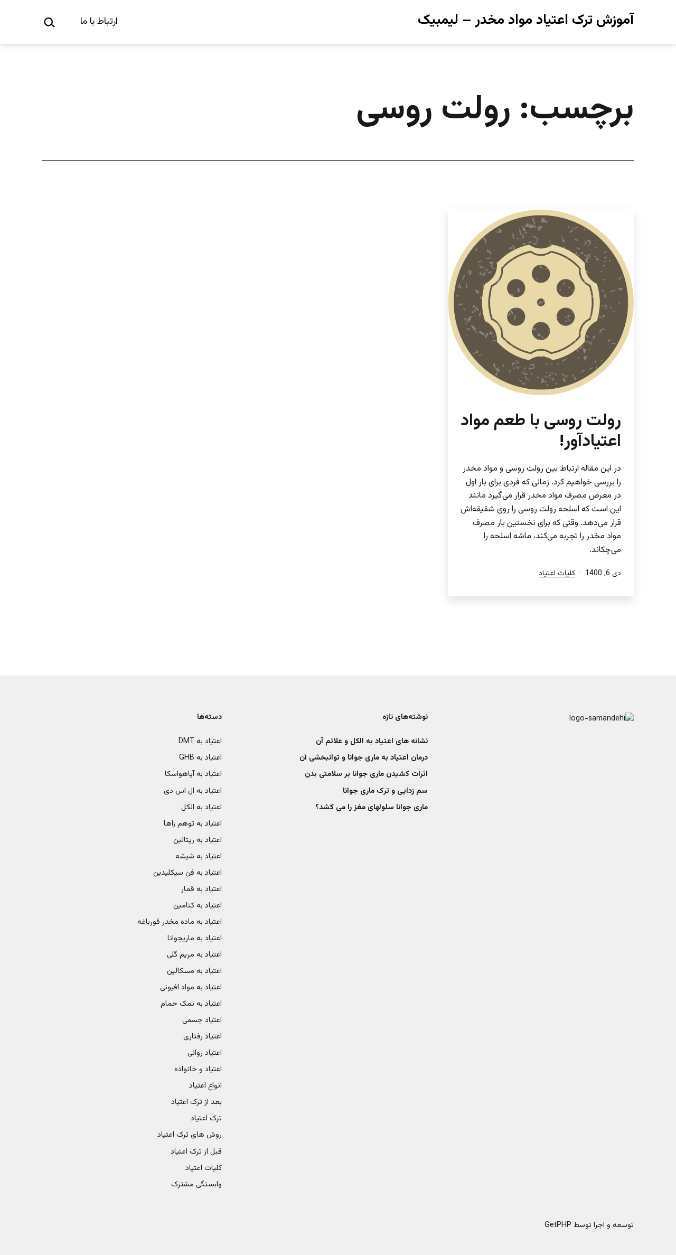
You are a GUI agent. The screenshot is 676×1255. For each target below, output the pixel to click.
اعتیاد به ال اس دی (193, 791)
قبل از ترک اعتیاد (196, 1152)
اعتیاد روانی (204, 1053)
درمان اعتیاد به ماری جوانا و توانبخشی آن (363, 757)
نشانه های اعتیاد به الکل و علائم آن (372, 741)
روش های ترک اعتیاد (189, 1135)
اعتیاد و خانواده (198, 1069)
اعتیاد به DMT (200, 741)
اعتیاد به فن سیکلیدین (187, 873)
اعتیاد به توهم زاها (193, 824)
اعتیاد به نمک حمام (191, 1004)
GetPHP (557, 1225)
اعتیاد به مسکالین (194, 971)
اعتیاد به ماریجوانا (194, 938)
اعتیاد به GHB (200, 758)
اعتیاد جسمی (202, 1020)
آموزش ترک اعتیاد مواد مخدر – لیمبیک (526, 20)
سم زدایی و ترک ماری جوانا (385, 790)
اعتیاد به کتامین (197, 906)
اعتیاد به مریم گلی (194, 955)
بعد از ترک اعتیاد (196, 1102)
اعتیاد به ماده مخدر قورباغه (179, 922)
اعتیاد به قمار (201, 889)
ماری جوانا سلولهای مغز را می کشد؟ (371, 807)
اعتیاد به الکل (201, 807)
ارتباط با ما (99, 21)
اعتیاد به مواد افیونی (191, 987)
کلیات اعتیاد (557, 573)
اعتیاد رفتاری (202, 1037)
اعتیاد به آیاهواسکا (193, 774)
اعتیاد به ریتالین (197, 840)
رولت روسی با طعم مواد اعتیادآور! (541, 431)
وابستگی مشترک (196, 1184)
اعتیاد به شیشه (198, 856)
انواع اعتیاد (205, 1086)
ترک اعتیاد (206, 1118)
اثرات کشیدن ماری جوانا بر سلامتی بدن (366, 774)
